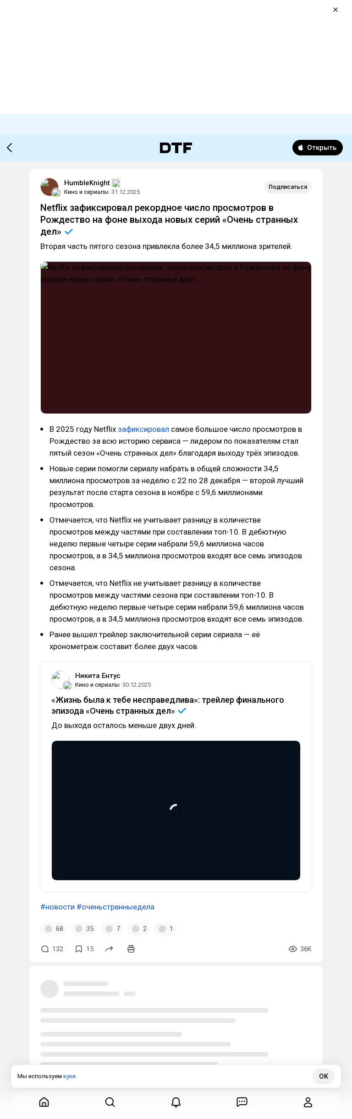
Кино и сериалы (86, 191)
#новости (57, 906)
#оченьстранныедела (115, 906)
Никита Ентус (98, 676)
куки (69, 1076)
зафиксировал (144, 429)
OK (323, 1076)
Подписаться (288, 186)
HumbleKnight (87, 183)
